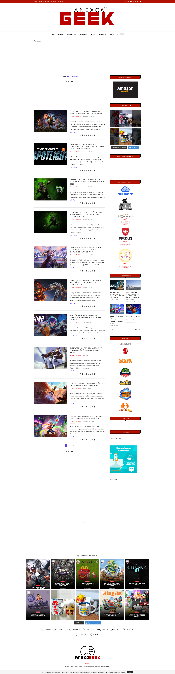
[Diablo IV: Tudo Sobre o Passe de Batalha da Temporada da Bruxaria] (50, 121)
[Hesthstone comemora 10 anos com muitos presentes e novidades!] (50, 426)
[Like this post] (80, 135)
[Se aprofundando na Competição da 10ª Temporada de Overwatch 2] (50, 393)
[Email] (133, 1)
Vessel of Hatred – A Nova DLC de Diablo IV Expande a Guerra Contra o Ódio (87, 182)
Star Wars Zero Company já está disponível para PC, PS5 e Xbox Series (117, 294)
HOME (52, 34)
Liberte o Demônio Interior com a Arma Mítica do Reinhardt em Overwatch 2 (85, 282)
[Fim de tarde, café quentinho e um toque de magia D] (87, 605)
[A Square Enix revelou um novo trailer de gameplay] (38, 574)
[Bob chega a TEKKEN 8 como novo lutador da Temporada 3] (133, 309)
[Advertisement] (87, 55)
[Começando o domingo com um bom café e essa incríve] (63, 605)
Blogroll (54, 1)
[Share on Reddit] (90, 135)
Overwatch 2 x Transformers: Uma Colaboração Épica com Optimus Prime (86, 350)
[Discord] (140, 1)
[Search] (118, 34)
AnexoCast (60, 34)
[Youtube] (131, 1)
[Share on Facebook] (82, 135)
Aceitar (130, 672)
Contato (60, 1)
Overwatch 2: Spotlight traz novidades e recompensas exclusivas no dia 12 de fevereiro (87, 146)
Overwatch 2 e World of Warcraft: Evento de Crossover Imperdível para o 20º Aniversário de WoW (87, 250)
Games (93, 34)
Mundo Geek (83, 34)
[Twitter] (124, 1)
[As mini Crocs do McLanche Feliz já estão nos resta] (87, 574)
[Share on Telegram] (94, 135)
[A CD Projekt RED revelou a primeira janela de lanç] (137, 574)
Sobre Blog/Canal (44, 1)
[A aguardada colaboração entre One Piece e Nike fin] (38, 605)
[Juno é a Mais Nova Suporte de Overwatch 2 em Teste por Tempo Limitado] (50, 325)
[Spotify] (135, 1)
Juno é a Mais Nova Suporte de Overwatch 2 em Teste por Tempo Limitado (85, 317)
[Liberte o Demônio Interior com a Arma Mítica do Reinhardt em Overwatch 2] (50, 290)
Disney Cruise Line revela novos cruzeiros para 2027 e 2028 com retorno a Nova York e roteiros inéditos (132, 295)
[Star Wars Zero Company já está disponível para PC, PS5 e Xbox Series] (117, 285)
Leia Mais (73, 132)
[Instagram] (126, 1)
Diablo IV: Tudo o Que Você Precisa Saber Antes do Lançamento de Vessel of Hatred (86, 214)
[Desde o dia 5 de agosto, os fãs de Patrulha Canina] (112, 605)
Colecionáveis (71, 34)
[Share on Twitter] (84, 135)
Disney (112, 34)
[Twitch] (137, 1)
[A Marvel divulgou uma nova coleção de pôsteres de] (63, 574)
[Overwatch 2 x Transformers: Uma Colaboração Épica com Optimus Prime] (50, 358)
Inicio (35, 1)
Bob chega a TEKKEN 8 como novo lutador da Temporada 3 (133, 318)
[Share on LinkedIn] (88, 135)
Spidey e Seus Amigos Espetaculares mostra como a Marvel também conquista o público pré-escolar (117, 320)
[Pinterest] (128, 1)
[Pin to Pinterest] (86, 135)
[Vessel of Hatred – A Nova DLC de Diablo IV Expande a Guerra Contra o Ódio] (50, 189)
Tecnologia (102, 34)
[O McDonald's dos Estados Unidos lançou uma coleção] (137, 605)
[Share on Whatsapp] (92, 135)
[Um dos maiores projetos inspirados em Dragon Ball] (112, 574)
